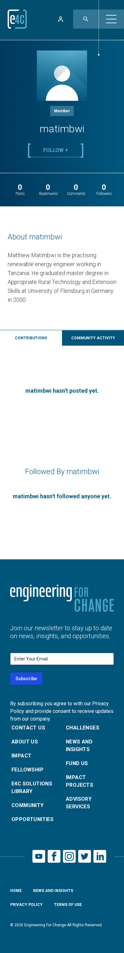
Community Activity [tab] (93, 338)
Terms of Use (68, 904)
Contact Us (28, 728)
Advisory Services (79, 803)
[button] (111, 19)
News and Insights (79, 745)
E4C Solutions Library (31, 787)
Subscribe (26, 678)
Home (16, 890)
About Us (24, 742)
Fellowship (27, 770)
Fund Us (77, 763)
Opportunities (32, 819)
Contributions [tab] (31, 338)
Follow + (55, 150)
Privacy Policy (26, 904)
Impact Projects (79, 781)
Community (27, 805)
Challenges (82, 728)
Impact (21, 756)
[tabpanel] (62, 390)
